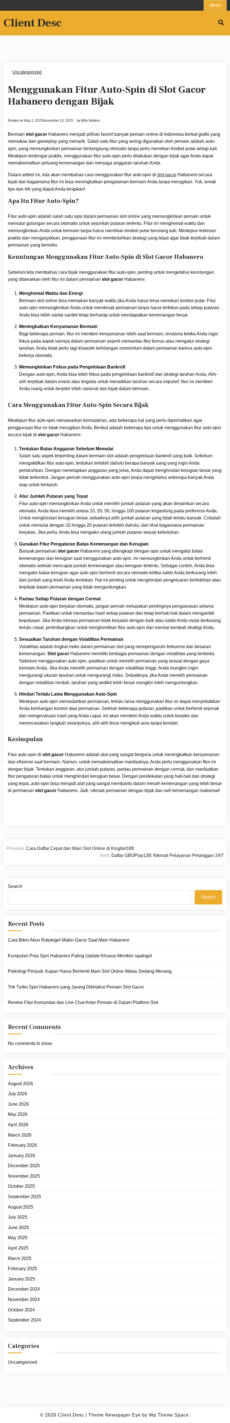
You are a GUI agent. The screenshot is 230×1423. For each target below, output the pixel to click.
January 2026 (21, 1155)
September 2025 (24, 1196)
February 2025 (22, 1268)
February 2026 (22, 1145)
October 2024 (21, 1309)
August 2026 (20, 1083)
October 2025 (21, 1186)
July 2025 (17, 1217)
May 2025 (17, 1237)
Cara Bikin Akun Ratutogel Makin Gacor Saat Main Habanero (68, 940)
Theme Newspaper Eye (114, 1415)
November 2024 (24, 1299)
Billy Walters (90, 120)
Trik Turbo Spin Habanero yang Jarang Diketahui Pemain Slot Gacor (76, 987)
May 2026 (17, 1114)
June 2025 (18, 1227)
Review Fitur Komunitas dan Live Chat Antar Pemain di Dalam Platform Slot (83, 1002)
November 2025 (24, 1176)
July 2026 (17, 1093)
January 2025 (21, 1279)
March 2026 (19, 1135)
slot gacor (166, 174)
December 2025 (24, 1165)
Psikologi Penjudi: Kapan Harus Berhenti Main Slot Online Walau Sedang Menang (90, 971)
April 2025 (18, 1248)
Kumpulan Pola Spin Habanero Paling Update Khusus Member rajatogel (80, 955)
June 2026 (18, 1104)
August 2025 (20, 1207)
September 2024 (24, 1320)
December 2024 (24, 1289)
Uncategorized (27, 72)
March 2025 (19, 1258)
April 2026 (18, 1124)
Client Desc (32, 23)
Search (15, 886)
